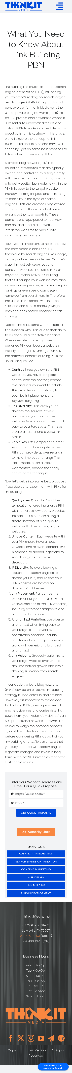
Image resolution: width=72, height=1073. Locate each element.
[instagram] (31, 1038)
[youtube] (41, 1038)
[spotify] (61, 1038)
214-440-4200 (30, 936)
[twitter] (20, 1038)
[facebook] (10, 1038)
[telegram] (51, 1038)
